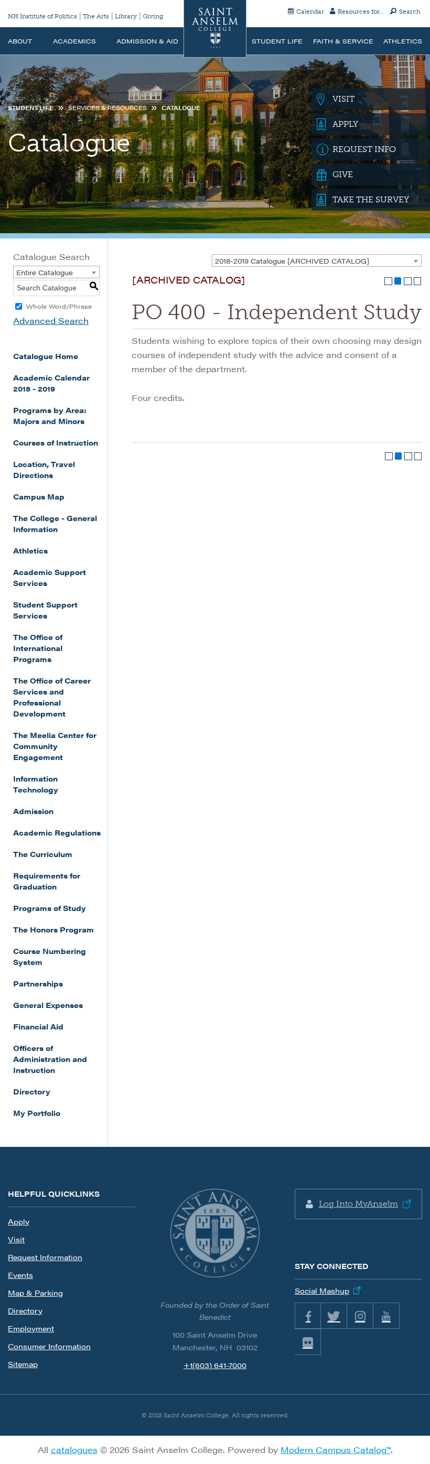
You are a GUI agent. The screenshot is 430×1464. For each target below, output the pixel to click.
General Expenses (48, 1005)
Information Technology (35, 784)
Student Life (277, 41)
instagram (360, 1316)
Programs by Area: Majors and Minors (50, 415)
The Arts (96, 16)
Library (126, 16)
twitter (334, 1316)
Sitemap (23, 1364)
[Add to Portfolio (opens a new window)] (388, 281)
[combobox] (317, 260)
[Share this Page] (398, 281)
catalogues (74, 1450)
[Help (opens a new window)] (418, 281)
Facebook (308, 1316)
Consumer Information (49, 1346)
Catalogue (181, 108)
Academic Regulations (57, 832)
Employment (31, 1328)
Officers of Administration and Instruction (50, 1059)
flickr (308, 1342)
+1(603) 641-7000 (215, 1365)
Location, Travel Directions (44, 469)
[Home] (215, 29)
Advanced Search (51, 321)
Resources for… (361, 11)
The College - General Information (55, 523)
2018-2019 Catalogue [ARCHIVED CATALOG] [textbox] (292, 261)
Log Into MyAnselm (358, 1204)
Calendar (310, 11)
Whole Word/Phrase (59, 306)
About (20, 41)
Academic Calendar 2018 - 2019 (51, 383)
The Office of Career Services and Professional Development (52, 697)
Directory (31, 1091)
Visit (16, 1239)
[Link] (215, 1233)
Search (410, 11)
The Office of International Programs (37, 648)
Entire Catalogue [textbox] (44, 272)
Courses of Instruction (55, 442)
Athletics (402, 41)
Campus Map (38, 496)
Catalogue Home (45, 356)
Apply (18, 1221)
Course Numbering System (49, 956)
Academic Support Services (49, 577)
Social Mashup (322, 1290)
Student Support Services (45, 610)
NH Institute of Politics (42, 16)
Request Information (45, 1257)
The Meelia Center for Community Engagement (54, 746)
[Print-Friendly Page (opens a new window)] (408, 281)
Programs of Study (49, 908)
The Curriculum (42, 854)
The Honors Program (53, 929)
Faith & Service (343, 41)
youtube (386, 1316)
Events (20, 1274)
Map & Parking (35, 1292)
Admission (33, 811)
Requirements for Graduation (46, 881)
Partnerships (38, 983)
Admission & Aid (147, 41)
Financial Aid (38, 1026)
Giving (153, 16)
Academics (74, 41)
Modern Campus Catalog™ (336, 1450)
